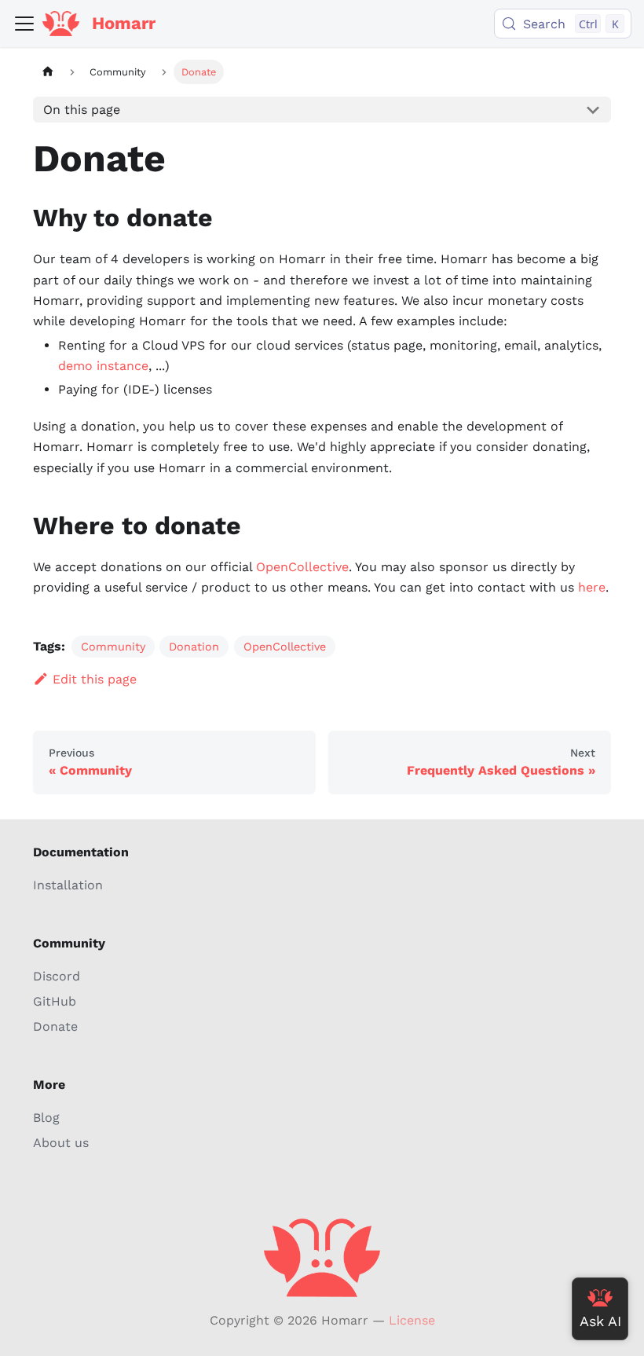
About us (61, 1142)
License (412, 1320)
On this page (81, 109)
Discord (56, 976)
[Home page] (48, 72)
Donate (55, 1026)
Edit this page (95, 679)
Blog (46, 1117)
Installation (68, 885)
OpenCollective (302, 566)
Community (113, 646)
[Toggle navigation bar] (24, 23)
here (592, 587)
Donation (194, 646)
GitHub (54, 1001)
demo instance (103, 365)
